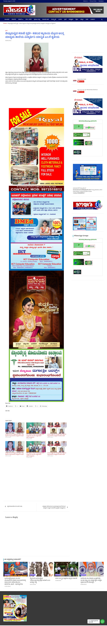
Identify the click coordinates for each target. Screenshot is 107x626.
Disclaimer (101, 1)
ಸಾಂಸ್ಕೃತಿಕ (53, 20)
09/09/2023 (8, 41)
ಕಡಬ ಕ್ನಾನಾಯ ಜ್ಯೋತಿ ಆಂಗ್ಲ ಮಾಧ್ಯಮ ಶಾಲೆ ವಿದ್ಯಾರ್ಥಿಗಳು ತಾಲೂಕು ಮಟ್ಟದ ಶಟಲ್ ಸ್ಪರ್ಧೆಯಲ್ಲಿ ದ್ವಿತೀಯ (35, 435)
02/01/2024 (33, 585)
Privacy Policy (93, 1)
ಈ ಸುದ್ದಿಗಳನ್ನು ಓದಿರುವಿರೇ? (12, 559)
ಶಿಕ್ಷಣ (77, 20)
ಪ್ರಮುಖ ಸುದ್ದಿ (37, 20)
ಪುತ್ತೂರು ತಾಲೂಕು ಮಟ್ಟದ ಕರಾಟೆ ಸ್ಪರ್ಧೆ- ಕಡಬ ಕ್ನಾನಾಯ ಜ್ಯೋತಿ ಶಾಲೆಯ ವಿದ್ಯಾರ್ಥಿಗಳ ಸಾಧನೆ (14, 435)
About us (85, 1)
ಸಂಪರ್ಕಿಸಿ (92, 20)
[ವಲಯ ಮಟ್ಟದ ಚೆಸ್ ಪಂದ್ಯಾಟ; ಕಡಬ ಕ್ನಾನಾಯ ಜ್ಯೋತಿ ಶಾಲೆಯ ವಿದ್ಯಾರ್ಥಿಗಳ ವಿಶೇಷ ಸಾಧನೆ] (57, 428)
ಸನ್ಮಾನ (81, 20)
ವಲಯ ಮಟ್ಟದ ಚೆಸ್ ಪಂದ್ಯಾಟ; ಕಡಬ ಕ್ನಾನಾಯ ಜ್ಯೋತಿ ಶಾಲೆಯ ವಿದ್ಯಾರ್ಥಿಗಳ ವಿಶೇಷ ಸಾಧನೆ (56, 435)
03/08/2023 (83, 585)
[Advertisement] (36, 96)
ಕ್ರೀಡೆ (65, 20)
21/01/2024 (7, 586)
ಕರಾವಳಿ (20, 20)
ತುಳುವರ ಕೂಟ (45, 20)
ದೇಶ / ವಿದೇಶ (29, 20)
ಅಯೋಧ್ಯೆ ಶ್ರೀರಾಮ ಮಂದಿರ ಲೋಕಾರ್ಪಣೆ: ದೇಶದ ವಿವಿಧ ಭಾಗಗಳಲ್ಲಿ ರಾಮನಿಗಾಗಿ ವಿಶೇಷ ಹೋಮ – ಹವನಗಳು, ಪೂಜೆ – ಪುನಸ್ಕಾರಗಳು (15, 581)
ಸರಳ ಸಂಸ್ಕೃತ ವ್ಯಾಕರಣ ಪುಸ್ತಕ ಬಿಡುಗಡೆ (66, 578)
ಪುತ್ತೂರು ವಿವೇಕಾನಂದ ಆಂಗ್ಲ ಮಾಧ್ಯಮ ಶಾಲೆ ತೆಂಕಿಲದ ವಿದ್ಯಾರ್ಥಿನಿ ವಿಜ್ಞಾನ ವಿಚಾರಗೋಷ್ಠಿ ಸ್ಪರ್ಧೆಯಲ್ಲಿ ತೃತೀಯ (54, 507)
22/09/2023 (58, 581)
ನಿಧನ (87, 20)
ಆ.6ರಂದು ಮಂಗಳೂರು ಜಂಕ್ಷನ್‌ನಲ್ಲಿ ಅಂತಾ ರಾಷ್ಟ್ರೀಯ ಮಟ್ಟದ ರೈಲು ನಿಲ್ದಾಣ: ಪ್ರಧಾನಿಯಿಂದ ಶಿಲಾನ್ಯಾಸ (91, 580)
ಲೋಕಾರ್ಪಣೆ (7, 575)
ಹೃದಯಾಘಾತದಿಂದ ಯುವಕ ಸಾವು (14, 506)
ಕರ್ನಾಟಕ (14, 20)
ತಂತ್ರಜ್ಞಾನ (71, 20)
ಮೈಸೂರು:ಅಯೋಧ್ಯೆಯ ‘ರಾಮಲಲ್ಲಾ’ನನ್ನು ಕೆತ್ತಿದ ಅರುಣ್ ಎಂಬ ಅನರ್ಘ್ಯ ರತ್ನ (40, 580)
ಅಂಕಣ (60, 20)
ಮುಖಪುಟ (7, 20)
